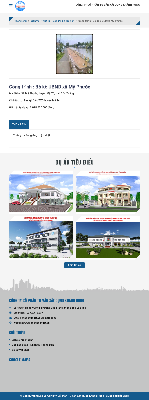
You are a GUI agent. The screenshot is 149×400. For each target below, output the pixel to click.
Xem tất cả (74, 265)
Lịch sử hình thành (22, 340)
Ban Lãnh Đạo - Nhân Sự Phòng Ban (33, 344)
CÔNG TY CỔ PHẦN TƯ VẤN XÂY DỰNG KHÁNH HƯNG (107, 4)
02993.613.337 (35, 312)
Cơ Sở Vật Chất (20, 350)
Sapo (125, 395)
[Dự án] (41, 191)
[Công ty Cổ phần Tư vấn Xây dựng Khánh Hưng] (20, 6)
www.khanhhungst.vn (37, 322)
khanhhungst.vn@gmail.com (39, 317)
